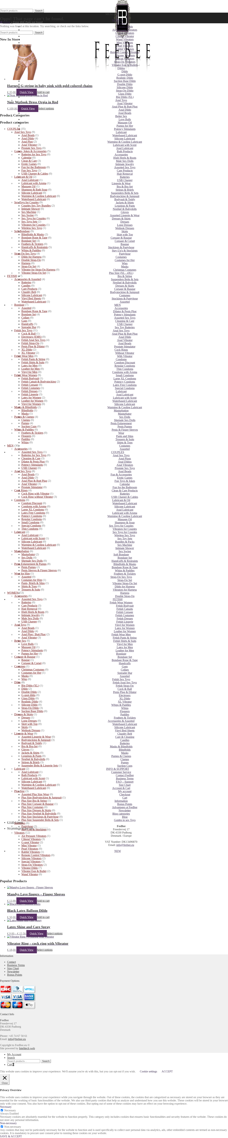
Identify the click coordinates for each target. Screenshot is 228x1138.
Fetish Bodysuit (125, 605)
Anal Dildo (124, 109)
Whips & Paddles (124, 570)
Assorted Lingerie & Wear (124, 215)
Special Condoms (125, 388)
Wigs (125, 263)
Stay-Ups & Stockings (33, 829)
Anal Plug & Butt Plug (125, 106)
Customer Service (121, 772)
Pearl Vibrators (124, 45)
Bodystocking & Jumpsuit (124, 196)
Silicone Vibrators (125, 55)
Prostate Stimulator (124, 346)
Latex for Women (125, 628)
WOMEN (117, 20)
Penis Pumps (125, 426)
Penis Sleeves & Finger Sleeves (39, 570)
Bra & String (125, 276)
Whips (124, 708)
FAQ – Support (124, 781)
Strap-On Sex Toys (121, 576)
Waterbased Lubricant (124, 135)
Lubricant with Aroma (124, 512)
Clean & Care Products (125, 490)
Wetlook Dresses (124, 228)
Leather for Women (125, 631)
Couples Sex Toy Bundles (36, 205)
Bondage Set (125, 557)
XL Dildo (124, 698)
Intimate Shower (124, 548)
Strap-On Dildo (124, 90)
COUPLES (117, 452)
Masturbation (121, 410)
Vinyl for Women (124, 624)
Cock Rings (121, 349)
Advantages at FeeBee (124, 807)
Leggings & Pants (125, 205)
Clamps (124, 759)
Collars (125, 669)
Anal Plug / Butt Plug (33, 634)
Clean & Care (29, 160)
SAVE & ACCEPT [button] (11, 1136)
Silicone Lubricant (124, 138)
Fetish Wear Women (121, 602)
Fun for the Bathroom (125, 487)
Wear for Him (22, 573)
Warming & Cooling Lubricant (124, 141)
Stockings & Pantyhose (121, 247)
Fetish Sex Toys (121, 679)
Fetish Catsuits (124, 608)
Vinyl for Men (125, 644)
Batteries (125, 176)
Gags (125, 666)
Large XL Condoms (124, 378)
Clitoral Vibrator (125, 36)
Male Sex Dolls (124, 160)
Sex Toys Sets (29, 221)
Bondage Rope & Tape (125, 567)
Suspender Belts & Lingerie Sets (39, 765)
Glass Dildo (124, 93)
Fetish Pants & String (125, 637)
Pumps (125, 762)
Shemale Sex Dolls (124, 420)
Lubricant (121, 132)
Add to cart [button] (43, 92)
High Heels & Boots (124, 157)
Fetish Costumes (124, 615)
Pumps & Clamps (121, 756)
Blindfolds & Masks (124, 564)
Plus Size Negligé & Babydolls (38, 813)
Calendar (125, 484)
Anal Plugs (124, 458)
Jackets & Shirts (125, 202)
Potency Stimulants (125, 128)
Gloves (125, 212)
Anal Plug (27, 141)
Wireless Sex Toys (124, 535)
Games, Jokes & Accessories (30, 151)
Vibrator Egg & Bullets (125, 64)
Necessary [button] (6, 1106)
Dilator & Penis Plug (124, 311)
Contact (11, 961)
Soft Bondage (121, 554)
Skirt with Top (125, 234)
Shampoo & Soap (125, 522)
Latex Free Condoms (125, 384)
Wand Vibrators (125, 39)
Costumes (121, 256)
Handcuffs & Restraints (125, 560)
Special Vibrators (124, 58)
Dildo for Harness (125, 586)
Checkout (124, 794)
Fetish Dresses (125, 618)
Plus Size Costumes (32, 807)
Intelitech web (27, 1048)
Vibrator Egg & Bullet (33, 871)
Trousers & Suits (124, 439)
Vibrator (121, 23)
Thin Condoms (124, 368)
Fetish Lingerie (124, 621)
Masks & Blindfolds (121, 746)
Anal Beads (124, 112)
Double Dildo (125, 84)
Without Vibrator (124, 352)
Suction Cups (124, 765)
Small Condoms (125, 375)
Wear (121, 432)
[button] (114, 14)
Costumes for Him (31, 579)
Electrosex (125, 695)
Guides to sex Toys (125, 820)
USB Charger (125, 180)
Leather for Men (125, 650)
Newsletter (125, 810)
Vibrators (19, 832)
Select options (46, 108)
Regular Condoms (125, 365)
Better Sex (121, 116)
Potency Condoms (124, 381)
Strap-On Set (124, 580)
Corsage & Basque (121, 237)
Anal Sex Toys (121, 330)
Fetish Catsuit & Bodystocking (38, 381)
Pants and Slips (124, 436)
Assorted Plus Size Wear (35, 794)
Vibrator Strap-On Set (124, 583)
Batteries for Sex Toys (33, 154)
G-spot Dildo (124, 74)
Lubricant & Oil (121, 500)
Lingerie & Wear (121, 183)
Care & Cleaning (124, 736)
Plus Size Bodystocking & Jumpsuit (41, 797)
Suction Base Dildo (125, 80)
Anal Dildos (125, 461)
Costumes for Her (125, 260)
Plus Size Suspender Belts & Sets (40, 819)
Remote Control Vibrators (124, 52)
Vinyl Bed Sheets (124, 730)
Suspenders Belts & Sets (124, 192)
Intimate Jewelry (124, 164)
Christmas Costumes (124, 269)
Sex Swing (125, 551)
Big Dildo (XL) (125, 96)
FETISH (118, 599)
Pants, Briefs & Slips (33, 583)
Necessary (10, 1110)
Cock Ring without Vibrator (37, 496)
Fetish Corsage (124, 612)
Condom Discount (124, 362)
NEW (117, 851)
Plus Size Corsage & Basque (37, 803)
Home (6, 22)
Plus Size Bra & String (34, 800)
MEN (117, 304)
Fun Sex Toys (29, 170)
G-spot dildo (28, 695)
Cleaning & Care (124, 320)
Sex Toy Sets (124, 538)
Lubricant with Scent (124, 144)
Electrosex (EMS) (31, 336)
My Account (14, 1054)
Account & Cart (121, 788)
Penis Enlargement (121, 423)
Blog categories (121, 813)
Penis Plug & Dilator (124, 692)
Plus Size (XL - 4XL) (121, 272)
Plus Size (19, 791)
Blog (125, 816)
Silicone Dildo (125, 87)
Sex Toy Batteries (125, 327)
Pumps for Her (124, 125)
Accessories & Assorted (121, 720)
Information (121, 800)
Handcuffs (125, 663)
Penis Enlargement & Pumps (30, 563)
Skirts (124, 231)
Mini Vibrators (124, 42)
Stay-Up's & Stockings (125, 250)
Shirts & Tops (125, 442)
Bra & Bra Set (125, 186)
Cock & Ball (125, 688)
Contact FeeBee (125, 775)
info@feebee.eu (125, 844)
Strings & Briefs (125, 189)
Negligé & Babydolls (125, 208)
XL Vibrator (125, 701)
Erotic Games (124, 477)
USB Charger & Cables (124, 496)
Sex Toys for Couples (121, 525)
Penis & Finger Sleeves (125, 429)
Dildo (124, 71)
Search (38, 10)
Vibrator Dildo (124, 26)
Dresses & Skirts (121, 218)
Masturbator (124, 413)
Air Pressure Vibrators (124, 29)
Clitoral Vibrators (31, 839)
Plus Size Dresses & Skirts (36, 810)
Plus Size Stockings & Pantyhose (40, 816)
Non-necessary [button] (8, 1123)
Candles (124, 740)
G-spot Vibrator (30, 842)
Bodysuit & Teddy (124, 199)
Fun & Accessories (121, 474)
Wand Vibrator (29, 874)
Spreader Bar (124, 672)
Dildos (121, 68)
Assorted (125, 301)
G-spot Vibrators (124, 32)
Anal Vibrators (124, 464)
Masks (124, 266)
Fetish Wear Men (121, 634)
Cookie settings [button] (148, 1071)
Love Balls (125, 119)
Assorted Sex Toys (124, 167)
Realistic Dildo (124, 77)
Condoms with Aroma (124, 372)
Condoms (121, 359)
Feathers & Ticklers (125, 573)
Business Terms (125, 778)
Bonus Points (124, 804)
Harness (124, 592)
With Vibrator (124, 356)
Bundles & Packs (124, 541)
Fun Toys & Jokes (125, 480)
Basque (125, 244)
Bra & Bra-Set (29, 746)
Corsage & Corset (125, 240)
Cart (124, 797)
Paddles (124, 714)
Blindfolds (125, 749)
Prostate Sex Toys (125, 468)
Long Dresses (125, 224)
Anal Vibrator (125, 103)
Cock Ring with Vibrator (35, 493)
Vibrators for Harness (125, 589)
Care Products (125, 170)
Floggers (125, 711)
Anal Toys (121, 100)
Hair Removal (125, 173)
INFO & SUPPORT (117, 768)
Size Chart (125, 784)
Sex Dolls (124, 416)
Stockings (19, 823)
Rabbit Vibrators (124, 48)
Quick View (26, 92)
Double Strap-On (124, 596)
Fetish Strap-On (125, 685)
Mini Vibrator (29, 845)
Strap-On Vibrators (124, 61)
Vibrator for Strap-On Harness (38, 269)
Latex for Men (125, 647)
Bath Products (125, 151)
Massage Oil (125, 122)
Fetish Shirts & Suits (124, 640)
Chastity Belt (124, 733)
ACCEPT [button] (167, 1071)
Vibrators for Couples (125, 528)
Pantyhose (125, 253)
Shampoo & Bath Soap (34, 189)
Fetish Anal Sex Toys (125, 682)
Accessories (121, 154)
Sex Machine (124, 544)
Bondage (121, 653)
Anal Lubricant (124, 148)
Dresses (124, 221)
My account (124, 791)
